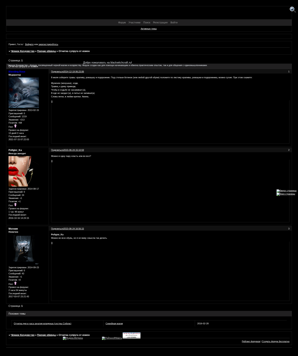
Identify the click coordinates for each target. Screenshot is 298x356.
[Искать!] (292, 9)
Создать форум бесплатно (275, 341)
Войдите (29, 44)
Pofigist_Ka (15, 150)
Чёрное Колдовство (22, 51)
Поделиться (57, 150)
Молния (13, 228)
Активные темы (149, 28)
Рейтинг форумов (251, 341)
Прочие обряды (46, 51)
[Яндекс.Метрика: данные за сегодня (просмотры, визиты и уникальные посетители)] (73, 338)
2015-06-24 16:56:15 (73, 228)
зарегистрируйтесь (48, 44)
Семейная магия (114, 323)
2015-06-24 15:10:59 (73, 150)
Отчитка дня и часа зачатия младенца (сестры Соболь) (42, 323)
